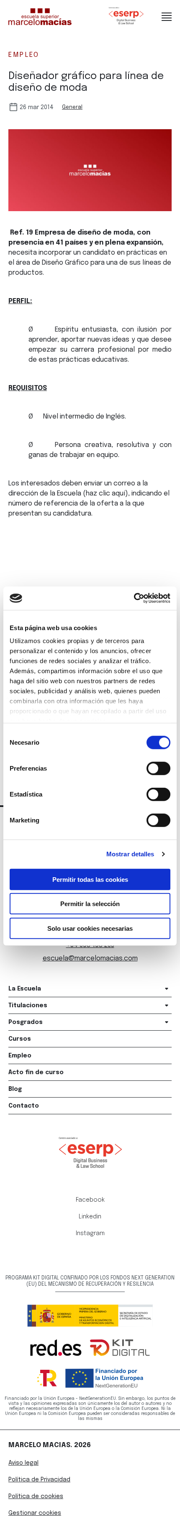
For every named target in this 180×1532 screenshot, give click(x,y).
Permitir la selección (90, 903)
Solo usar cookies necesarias (90, 928)
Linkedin (90, 1217)
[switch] (158, 768)
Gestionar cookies (34, 1513)
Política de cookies (35, 1496)
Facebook (90, 1200)
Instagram (90, 1233)
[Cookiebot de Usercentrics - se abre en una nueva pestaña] (133, 598)
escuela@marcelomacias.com (90, 958)
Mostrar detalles (130, 854)
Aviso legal (23, 1463)
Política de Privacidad (39, 1480)
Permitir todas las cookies (90, 879)
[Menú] (167, 17)
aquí (118, 493)
